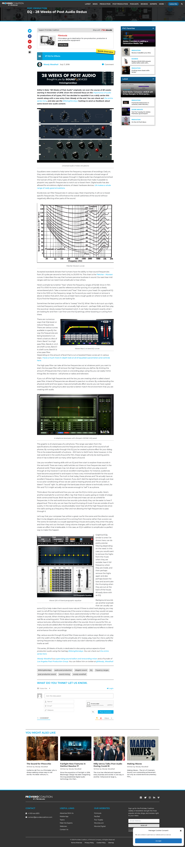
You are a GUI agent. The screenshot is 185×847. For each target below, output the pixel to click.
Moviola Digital (100, 826)
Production (105, 4)
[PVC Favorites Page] (153, 28)
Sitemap (111, 842)
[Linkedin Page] (154, 797)
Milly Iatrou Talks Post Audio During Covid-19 (108, 765)
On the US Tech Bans (139, 122)
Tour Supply (98, 820)
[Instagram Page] (150, 797)
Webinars (63, 826)
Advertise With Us (66, 813)
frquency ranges (102, 670)
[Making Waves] (142, 748)
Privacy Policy (89, 842)
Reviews (144, 4)
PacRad (97, 816)
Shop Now (63, 45)
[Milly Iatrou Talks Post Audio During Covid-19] (109, 748)
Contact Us (64, 829)
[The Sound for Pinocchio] (42, 748)
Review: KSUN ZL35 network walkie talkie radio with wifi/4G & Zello (141, 62)
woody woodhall (79, 674)
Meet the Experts (66, 823)
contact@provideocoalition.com (40, 817)
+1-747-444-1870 (33, 813)
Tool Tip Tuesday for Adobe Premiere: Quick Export (141, 112)
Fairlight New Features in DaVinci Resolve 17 (73, 765)
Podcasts (134, 4)
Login (111, 688)
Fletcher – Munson (105, 275)
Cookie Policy (101, 842)
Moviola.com (99, 823)
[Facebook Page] (141, 797)
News (95, 4)
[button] (181, 830)
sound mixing (64, 674)
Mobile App (64, 816)
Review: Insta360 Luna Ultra (141, 53)
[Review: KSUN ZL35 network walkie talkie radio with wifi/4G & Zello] (126, 61)
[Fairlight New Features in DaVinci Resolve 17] (76, 748)
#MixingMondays (70, 101)
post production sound (47, 674)
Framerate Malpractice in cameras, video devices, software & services (140, 104)
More (161, 4)
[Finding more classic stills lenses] (126, 70)
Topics (62, 820)
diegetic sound (81, 670)
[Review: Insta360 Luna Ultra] (126, 51)
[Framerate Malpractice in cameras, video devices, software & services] (126, 102)
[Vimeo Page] (158, 797)
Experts (153, 4)
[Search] (182, 4)
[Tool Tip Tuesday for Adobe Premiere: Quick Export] (126, 111)
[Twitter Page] (145, 797)
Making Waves (134, 764)
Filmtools (97, 813)
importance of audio (102, 93)
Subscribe (173, 4)
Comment (109, 64)
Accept (158, 841)
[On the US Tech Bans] (126, 120)
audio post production (63, 670)
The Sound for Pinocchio (39, 764)
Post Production (120, 4)
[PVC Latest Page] (153, 79)
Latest (88, 4)
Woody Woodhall (50, 64)
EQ (91, 670)
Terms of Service (76, 842)
